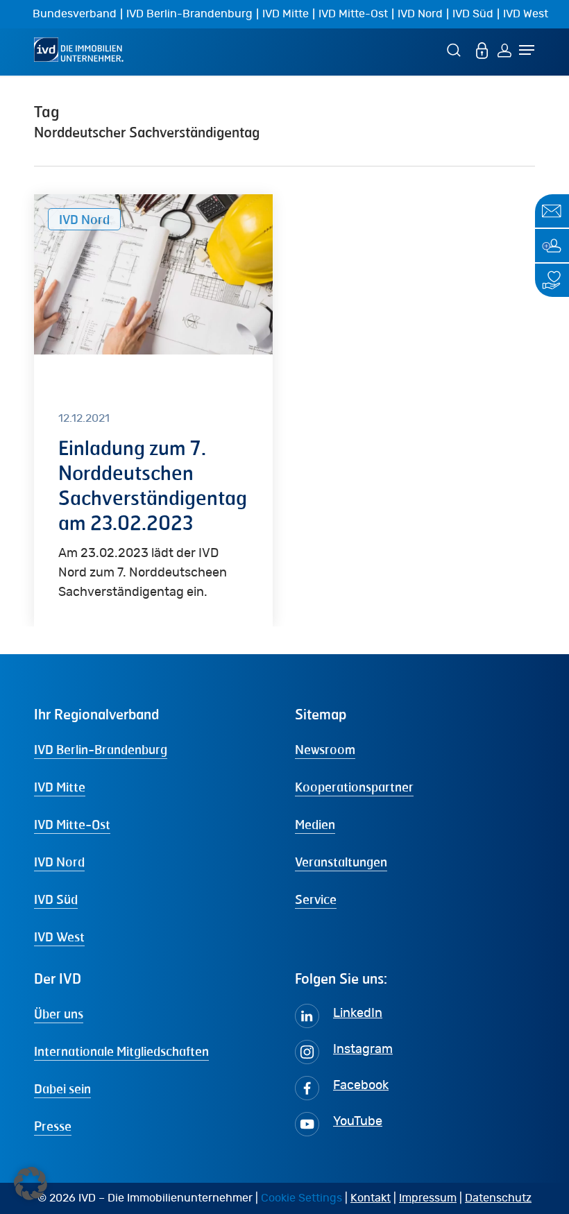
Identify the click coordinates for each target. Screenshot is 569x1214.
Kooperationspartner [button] (354, 786)
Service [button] (316, 899)
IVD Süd (472, 13)
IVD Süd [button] (56, 899)
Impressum (428, 1198)
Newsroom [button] (325, 749)
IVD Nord (420, 13)
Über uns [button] (58, 1013)
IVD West (525, 13)
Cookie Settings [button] (301, 1198)
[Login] (504, 49)
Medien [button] (315, 824)
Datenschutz (498, 1198)
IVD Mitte (285, 13)
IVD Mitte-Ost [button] (72, 824)
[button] (30, 1183)
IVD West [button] (59, 936)
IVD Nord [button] (59, 861)
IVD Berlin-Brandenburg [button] (100, 749)
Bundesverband (75, 13)
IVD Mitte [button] (59, 786)
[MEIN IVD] (482, 49)
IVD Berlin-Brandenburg (189, 13)
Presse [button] (52, 1126)
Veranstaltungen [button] (341, 861)
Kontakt (370, 1198)
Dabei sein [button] (62, 1088)
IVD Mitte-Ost (353, 13)
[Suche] (456, 49)
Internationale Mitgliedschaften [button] (121, 1051)
